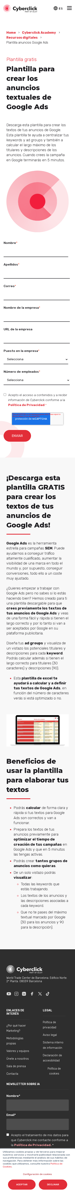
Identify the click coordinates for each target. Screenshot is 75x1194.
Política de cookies (54, 1071)
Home (11, 32)
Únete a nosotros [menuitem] (17, 1058)
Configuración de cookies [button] (37, 1174)
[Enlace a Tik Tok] (48, 993)
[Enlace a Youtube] (8, 993)
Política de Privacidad (26, 405)
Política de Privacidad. (33, 1145)
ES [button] (61, 8)
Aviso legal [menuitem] (50, 1035)
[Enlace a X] (40, 993)
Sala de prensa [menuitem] (16, 1066)
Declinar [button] (53, 1184)
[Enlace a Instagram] (16, 993)
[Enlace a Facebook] (32, 993)
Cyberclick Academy (39, 32)
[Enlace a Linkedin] (24, 993)
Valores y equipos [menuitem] (17, 1051)
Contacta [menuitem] (12, 1074)
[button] (69, 8)
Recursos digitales (22, 37)
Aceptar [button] (21, 1184)
